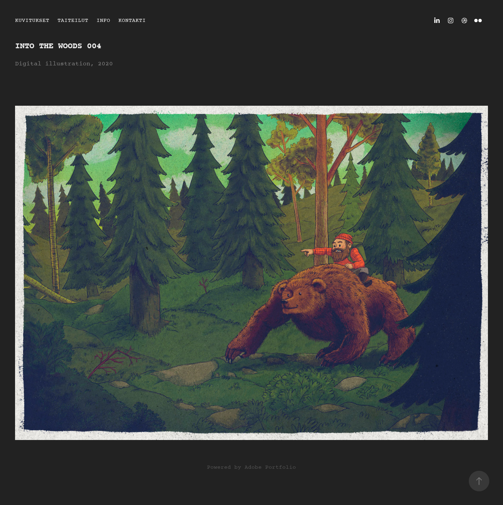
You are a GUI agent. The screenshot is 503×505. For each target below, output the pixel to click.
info (103, 20)
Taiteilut (72, 20)
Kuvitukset (32, 20)
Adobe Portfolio (270, 467)
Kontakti (132, 20)
